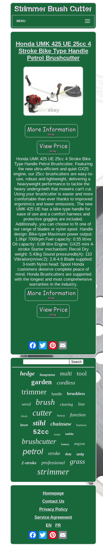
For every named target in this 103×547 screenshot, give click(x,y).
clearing (66, 404)
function (78, 414)
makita (69, 434)
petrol (33, 451)
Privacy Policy (53, 509)
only (80, 454)
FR (58, 525)
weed (26, 404)
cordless (66, 382)
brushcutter (39, 441)
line (81, 404)
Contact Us (53, 501)
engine (79, 444)
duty (68, 454)
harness (81, 425)
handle (57, 394)
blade (24, 416)
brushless (76, 393)
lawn (24, 425)
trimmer (34, 391)
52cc (41, 432)
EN (49, 525)
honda (57, 434)
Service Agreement (53, 517)
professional (53, 462)
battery (65, 444)
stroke (54, 453)
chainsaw (60, 424)
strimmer (53, 472)
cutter (42, 412)
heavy (61, 415)
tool (82, 373)
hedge (27, 373)
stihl (39, 423)
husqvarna (47, 375)
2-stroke (29, 462)
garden (41, 382)
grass (77, 461)
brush (45, 402)
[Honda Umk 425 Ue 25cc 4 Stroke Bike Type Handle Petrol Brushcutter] (53, 91)
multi (66, 373)
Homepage (53, 493)
